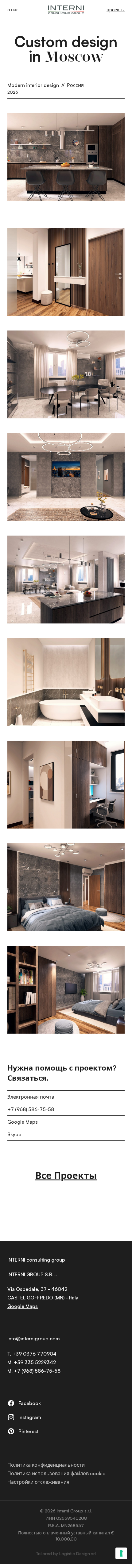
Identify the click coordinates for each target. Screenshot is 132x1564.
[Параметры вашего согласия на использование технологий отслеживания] (121, 1553)
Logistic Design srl (77, 1553)
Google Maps (22, 1122)
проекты (116, 9)
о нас (12, 9)
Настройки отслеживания (38, 1482)
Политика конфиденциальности (46, 1465)
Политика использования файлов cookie (56, 1473)
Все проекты (66, 1175)
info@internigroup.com (33, 1338)
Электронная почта (30, 1097)
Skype (14, 1134)
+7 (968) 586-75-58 (30, 1109)
